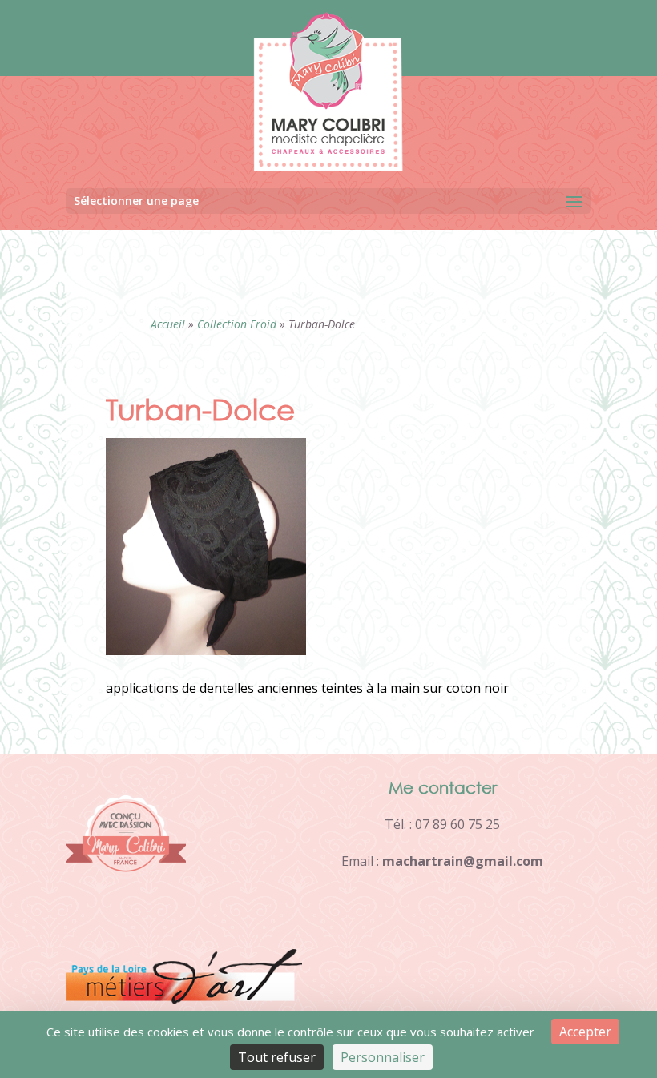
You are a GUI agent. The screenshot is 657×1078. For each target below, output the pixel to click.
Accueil (168, 324)
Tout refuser (277, 1057)
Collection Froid (236, 324)
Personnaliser (383, 1057)
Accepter (585, 1031)
